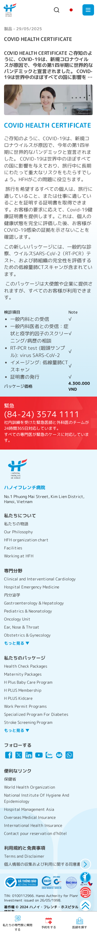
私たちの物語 (16, 524)
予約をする (48, 927)
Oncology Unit (17, 619)
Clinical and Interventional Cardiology (40, 579)
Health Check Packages (25, 666)
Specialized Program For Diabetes (36, 714)
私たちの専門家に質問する (17, 927)
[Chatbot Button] (85, 892)
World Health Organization (29, 787)
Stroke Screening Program (28, 722)
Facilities (13, 548)
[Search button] (56, 10)
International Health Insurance (33, 825)
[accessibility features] (85, 877)
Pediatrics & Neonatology (28, 611)
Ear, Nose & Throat (21, 627)
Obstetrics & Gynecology (27, 635)
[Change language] (71, 9)
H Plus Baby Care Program (28, 682)
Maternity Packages (22, 674)
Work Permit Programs (25, 706)
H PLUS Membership (22, 690)
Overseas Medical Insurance (30, 817)
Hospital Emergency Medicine (31, 587)
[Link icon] (8, 755)
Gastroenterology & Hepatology (34, 603)
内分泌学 (12, 595)
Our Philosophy (18, 532)
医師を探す (79, 927)
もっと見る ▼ (16, 643)
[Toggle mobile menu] (88, 10)
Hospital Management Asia (29, 809)
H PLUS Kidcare (18, 698)
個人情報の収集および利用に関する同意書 (42, 864)
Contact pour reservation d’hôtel (35, 833)
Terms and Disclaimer (24, 856)
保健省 (10, 779)
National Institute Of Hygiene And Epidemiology (36, 798)
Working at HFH (18, 556)
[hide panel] (85, 864)
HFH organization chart (26, 540)
